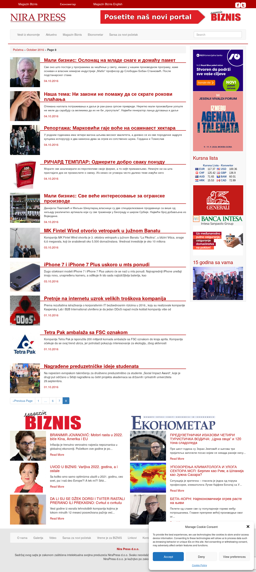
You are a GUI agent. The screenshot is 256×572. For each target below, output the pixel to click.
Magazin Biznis (27, 4)
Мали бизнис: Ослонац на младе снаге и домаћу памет (110, 59)
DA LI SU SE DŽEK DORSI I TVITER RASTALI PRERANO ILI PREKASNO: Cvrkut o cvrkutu (87, 500)
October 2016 (35, 50)
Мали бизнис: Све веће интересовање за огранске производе (104, 198)
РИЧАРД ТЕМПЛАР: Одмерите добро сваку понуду (104, 161)
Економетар (68, 4)
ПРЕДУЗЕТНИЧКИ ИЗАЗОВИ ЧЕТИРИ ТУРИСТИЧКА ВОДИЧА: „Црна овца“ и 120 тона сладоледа (205, 438)
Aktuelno (51, 34)
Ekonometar (95, 34)
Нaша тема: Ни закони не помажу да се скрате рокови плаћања (108, 96)
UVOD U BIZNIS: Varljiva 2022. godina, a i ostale (84, 468)
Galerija (38, 538)
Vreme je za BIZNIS (109, 538)
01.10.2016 (51, 315)
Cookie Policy (199, 565)
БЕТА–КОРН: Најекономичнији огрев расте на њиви (206, 500)
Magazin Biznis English (107, 4)
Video (52, 538)
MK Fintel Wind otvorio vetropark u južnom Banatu (102, 230)
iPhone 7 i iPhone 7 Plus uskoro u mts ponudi (97, 264)
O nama (22, 538)
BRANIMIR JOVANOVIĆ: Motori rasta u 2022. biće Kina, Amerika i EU (86, 436)
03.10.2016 (51, 247)
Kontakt (147, 538)
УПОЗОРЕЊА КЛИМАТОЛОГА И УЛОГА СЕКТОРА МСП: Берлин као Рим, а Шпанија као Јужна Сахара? (207, 470)
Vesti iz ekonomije (28, 34)
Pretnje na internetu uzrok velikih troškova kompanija (105, 298)
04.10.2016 (51, 81)
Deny (201, 556)
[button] (248, 527)
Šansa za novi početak (123, 34)
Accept (168, 556)
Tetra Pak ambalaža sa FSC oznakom (86, 332)
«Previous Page (23, 401)
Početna (18, 50)
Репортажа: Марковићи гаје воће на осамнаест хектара (109, 127)
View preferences (234, 556)
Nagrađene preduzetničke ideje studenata (91, 366)
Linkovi (132, 538)
